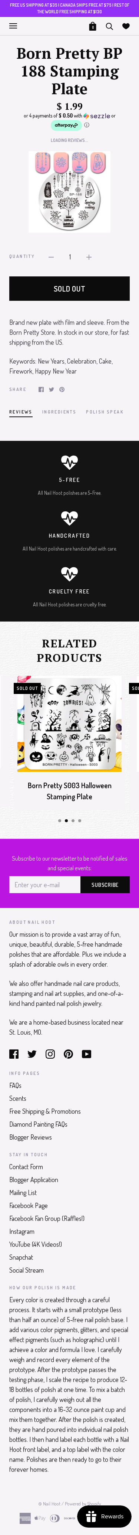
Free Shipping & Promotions (45, 1111)
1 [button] (59, 820)
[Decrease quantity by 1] (51, 256)
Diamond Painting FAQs (38, 1124)
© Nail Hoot (49, 1504)
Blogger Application (33, 1179)
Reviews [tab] (21, 412)
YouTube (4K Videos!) (35, 1244)
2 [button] (66, 820)
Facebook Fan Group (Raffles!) (47, 1218)
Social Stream (26, 1270)
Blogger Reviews (30, 1137)
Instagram (21, 1231)
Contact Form (26, 1167)
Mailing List (23, 1192)
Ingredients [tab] (59, 412)
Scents (17, 1098)
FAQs (15, 1085)
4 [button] (79, 820)
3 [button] (73, 820)
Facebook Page (28, 1205)
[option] (69, 192)
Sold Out (70, 288)
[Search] (109, 25)
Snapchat (21, 1257)
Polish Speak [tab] (104, 412)
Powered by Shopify (83, 1504)
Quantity (22, 256)
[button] (69, 122)
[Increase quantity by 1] (89, 256)
